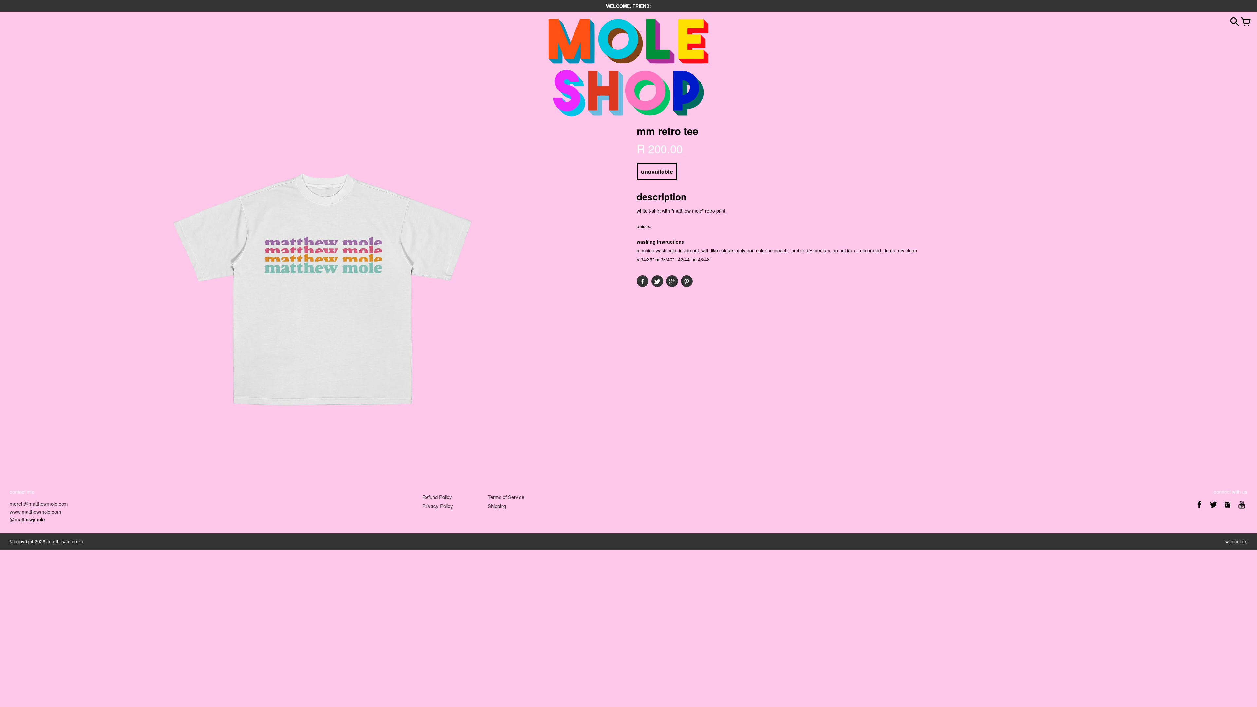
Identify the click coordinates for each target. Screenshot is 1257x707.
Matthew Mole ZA (65, 541)
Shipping (497, 505)
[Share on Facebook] (642, 281)
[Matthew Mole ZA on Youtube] (1241, 508)
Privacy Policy (437, 505)
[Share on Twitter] (657, 281)
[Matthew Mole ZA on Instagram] (1227, 508)
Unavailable (657, 171)
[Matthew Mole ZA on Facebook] (1199, 508)
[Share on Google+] (672, 281)
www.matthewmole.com (35, 511)
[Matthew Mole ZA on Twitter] (1213, 508)
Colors (1241, 541)
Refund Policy (437, 496)
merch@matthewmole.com (39, 503)
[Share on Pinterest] (687, 281)
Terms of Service (506, 496)
